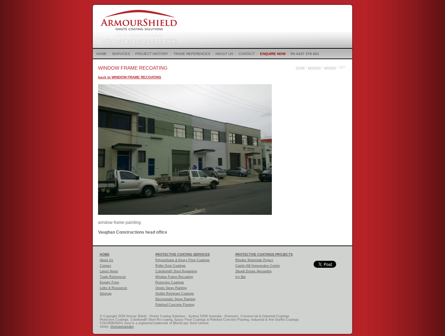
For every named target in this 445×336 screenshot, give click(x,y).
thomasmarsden (122, 326)
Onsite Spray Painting (171, 288)
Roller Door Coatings (170, 265)
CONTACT (246, 54)
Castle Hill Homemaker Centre (257, 265)
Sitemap (106, 293)
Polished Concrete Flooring (174, 304)
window (330, 67)
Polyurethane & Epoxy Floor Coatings (182, 260)
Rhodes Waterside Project (254, 260)
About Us (106, 260)
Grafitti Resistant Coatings (174, 293)
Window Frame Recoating (174, 277)
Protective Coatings (169, 282)
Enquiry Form (109, 282)
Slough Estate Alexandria (253, 271)
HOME (101, 54)
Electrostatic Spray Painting (175, 299)
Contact (105, 265)
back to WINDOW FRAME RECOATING (129, 77)
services (314, 67)
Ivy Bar (240, 277)
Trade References (113, 277)
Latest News (109, 271)
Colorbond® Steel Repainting (176, 271)
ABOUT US (224, 54)
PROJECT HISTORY (151, 54)
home (300, 67)
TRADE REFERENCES (191, 54)
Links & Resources (113, 288)
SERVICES (121, 54)
